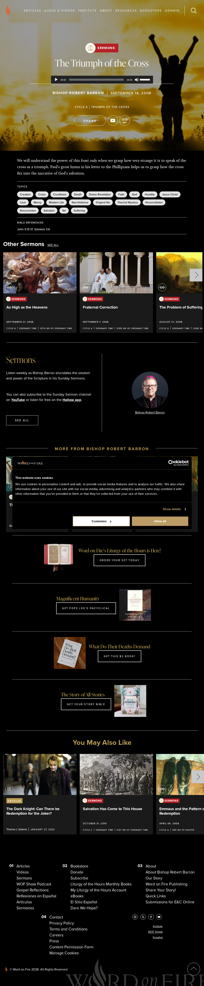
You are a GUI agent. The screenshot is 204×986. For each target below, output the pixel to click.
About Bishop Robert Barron (170, 872)
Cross (42, 194)
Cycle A (81, 107)
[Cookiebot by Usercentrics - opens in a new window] (171, 463)
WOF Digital (155, 932)
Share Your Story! (161, 890)
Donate (172, 10)
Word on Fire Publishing (166, 884)
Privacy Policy (61, 923)
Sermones (25, 908)
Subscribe (79, 878)
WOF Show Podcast (34, 884)
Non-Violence (80, 202)
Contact (56, 917)
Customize (99, 521)
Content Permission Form (71, 947)
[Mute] (137, 80)
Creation (25, 194)
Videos (23, 872)
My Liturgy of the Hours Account (98, 890)
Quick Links (156, 896)
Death (77, 194)
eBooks (77, 896)
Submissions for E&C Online (170, 902)
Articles (32, 10)
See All (53, 245)
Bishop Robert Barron (78, 92)
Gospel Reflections (33, 890)
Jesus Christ (170, 194)
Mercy (37, 202)
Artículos (24, 902)
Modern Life (56, 202)
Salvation (49, 211)
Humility (150, 194)
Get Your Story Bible (86, 704)
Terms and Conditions (68, 929)
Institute (87, 10)
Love (23, 202)
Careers (56, 935)
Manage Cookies (64, 953)
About (106, 10)
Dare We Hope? (84, 908)
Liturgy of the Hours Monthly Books (101, 884)
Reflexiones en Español (36, 896)
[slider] (145, 79)
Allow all (160, 521)
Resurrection (28, 211)
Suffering (79, 211)
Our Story (154, 878)
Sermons (106, 48)
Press (54, 941)
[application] (102, 80)
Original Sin (103, 202)
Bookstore (151, 10)
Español (158, 937)
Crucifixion (59, 194)
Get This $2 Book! (119, 656)
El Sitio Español (84, 902)
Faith (121, 194)
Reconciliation (154, 202)
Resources (126, 10)
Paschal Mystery (128, 202)
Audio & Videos (59, 10)
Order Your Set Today (119, 560)
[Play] (56, 80)
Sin (64, 211)
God (134, 194)
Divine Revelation (100, 194)
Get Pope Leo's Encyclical (86, 608)
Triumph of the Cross (110, 107)
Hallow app (72, 399)
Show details (172, 509)
